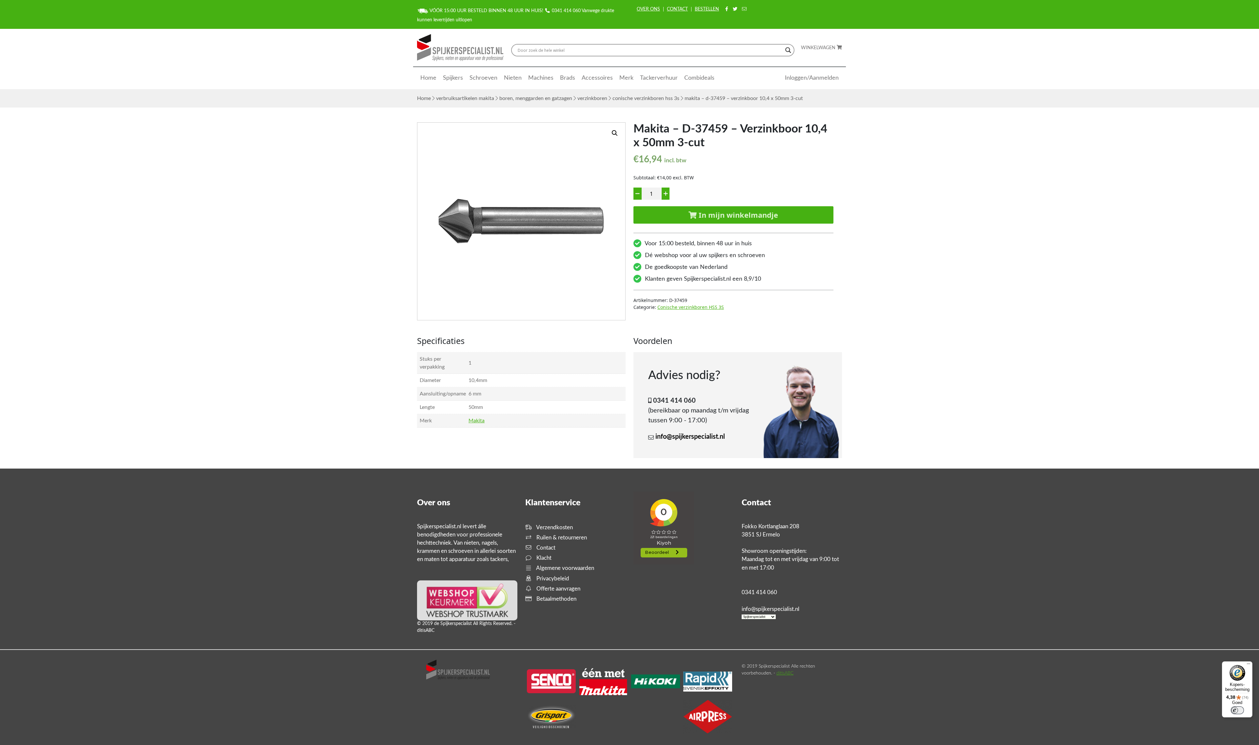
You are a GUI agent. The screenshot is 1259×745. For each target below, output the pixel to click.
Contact (677, 9)
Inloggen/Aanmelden (812, 78)
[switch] (1237, 710)
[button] (615, 133)
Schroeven (483, 78)
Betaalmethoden (555, 599)
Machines (540, 78)
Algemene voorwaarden (564, 568)
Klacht (543, 558)
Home (428, 78)
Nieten (513, 78)
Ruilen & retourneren (561, 537)
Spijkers (453, 78)
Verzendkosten (554, 527)
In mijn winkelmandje (737, 215)
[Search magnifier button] (788, 50)
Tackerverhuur (659, 78)
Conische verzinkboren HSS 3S (645, 98)
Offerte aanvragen (557, 589)
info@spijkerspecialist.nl (690, 436)
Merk (626, 78)
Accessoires (597, 78)
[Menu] (1248, 665)
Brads (567, 78)
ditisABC (784, 673)
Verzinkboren (592, 98)
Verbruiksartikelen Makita (465, 98)
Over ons (648, 9)
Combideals (699, 78)
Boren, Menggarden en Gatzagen (535, 98)
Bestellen (707, 9)
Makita (477, 420)
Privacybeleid (552, 578)
